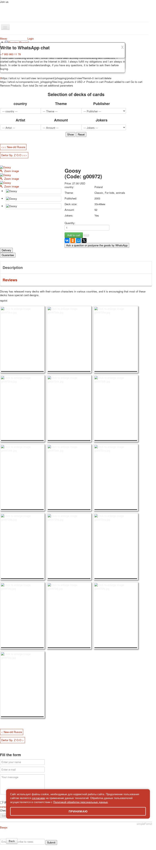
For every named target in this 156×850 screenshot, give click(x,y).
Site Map (117, 837)
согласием (38, 798)
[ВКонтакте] (67, 240)
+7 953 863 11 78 (10, 54)
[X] (84, 240)
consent (5, 807)
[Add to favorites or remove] (86, 235)
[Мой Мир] (78, 240)
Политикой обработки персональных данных (80, 801)
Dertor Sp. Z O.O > (12, 740)
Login (30, 38)
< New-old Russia (11, 732)
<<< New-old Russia (13, 147)
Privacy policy (19, 837)
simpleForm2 (144, 824)
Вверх (4, 827)
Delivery (6, 250)
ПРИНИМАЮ (78, 811)
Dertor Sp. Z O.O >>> (14, 155)
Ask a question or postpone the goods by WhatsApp (97, 245)
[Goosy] (33, 191)
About (6, 837)
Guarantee (8, 255)
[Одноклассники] (72, 240)
